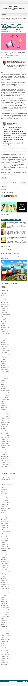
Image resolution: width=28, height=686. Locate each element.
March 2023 (3, 365)
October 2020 (4, 420)
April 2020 (3, 432)
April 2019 (3, 454)
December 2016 (4, 468)
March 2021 (3, 411)
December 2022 (4, 371)
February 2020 (4, 435)
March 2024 (3, 342)
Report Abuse (5, 246)
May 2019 (3, 452)
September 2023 (4, 354)
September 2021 (4, 399)
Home (2, 18)
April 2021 (3, 409)
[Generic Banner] (5, 214)
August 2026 (3, 293)
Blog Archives (16, 219)
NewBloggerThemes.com (21, 683)
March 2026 (3, 302)
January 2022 (4, 392)
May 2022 (3, 384)
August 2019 (3, 447)
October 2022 (4, 375)
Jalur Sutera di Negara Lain (10, 253)
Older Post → (24, 182)
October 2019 (4, 443)
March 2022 (3, 388)
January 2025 (4, 329)
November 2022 (4, 373)
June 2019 (3, 451)
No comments (19, 31)
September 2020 (4, 422)
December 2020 (4, 416)
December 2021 (4, 394)
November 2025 (4, 310)
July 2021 (3, 403)
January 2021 (4, 414)
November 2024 (4, 333)
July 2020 (3, 426)
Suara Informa (5, 31)
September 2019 (4, 445)
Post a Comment (4, 189)
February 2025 (4, 327)
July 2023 (3, 357)
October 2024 (4, 335)
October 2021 (4, 397)
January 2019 (4, 460)
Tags (9, 219)
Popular (3, 219)
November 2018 (4, 464)
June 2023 (3, 359)
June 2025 (3, 319)
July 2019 (3, 449)
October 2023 (4, 352)
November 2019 (4, 441)
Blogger (25, 681)
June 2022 (3, 382)
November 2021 (4, 395)
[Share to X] (4, 178)
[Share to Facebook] (6, 178)
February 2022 (4, 390)
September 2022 (4, 376)
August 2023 (3, 356)
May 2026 (3, 299)
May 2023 (3, 361)
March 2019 (3, 456)
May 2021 (3, 407)
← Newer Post (4, 182)
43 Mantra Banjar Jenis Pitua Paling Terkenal (16, 222)
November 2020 (4, 418)
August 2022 (3, 378)
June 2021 (3, 405)
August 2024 (3, 338)
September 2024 (4, 337)
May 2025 (3, 321)
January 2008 (4, 470)
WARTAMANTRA (14, 6)
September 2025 (4, 314)
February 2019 (4, 458)
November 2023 (4, 350)
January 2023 (4, 369)
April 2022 (3, 386)
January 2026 (4, 306)
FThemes (10, 682)
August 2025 (3, 316)
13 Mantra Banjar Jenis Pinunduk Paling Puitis (17, 230)
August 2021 (3, 401)
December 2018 (4, 462)
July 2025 (3, 318)
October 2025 (4, 312)
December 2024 (4, 331)
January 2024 (4, 346)
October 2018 (4, 466)
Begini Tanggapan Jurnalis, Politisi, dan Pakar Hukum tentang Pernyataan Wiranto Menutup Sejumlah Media (12, 27)
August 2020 (3, 424)
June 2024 (3, 340)
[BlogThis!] (3, 178)
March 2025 (3, 325)
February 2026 (4, 304)
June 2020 (3, 428)
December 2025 (4, 308)
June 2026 (3, 297)
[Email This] (1, 178)
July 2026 (3, 295)
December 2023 (4, 348)
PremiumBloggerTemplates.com (8, 683)
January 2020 (4, 437)
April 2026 (3, 300)
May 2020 (3, 430)
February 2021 (4, 413)
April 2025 (3, 323)
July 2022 (3, 380)
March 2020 (3, 433)
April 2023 (3, 363)
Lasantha (22, 682)
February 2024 (4, 344)
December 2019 (4, 439)
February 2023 (4, 367)
